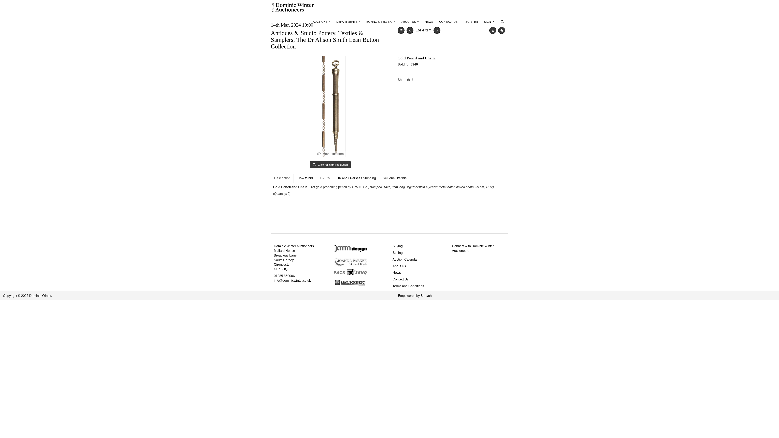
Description (282, 178)
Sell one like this (395, 178)
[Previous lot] (410, 30)
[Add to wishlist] (501, 30)
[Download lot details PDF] (492, 30)
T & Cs (325, 178)
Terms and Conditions (408, 286)
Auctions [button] (320, 21)
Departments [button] (347, 21)
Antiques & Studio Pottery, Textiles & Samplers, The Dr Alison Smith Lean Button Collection (325, 40)
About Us (399, 266)
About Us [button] (409, 21)
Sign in (489, 21)
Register (471, 21)
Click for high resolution (332, 164)
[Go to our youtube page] (473, 258)
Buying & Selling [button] (379, 21)
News (429, 21)
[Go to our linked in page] (464, 258)
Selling (398, 252)
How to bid (305, 178)
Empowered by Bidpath (415, 295)
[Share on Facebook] (420, 80)
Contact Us (448, 21)
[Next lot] (437, 30)
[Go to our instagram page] (436, 80)
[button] (503, 22)
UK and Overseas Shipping (356, 178)
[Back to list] (401, 30)
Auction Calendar (405, 259)
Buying (398, 246)
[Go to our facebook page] (456, 258)
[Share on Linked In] (428, 80)
